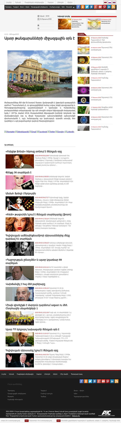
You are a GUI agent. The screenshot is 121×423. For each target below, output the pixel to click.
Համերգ (43, 396)
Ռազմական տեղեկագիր (34, 2)
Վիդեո (69, 2)
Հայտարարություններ (81, 396)
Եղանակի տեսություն (15, 399)
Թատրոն (69, 7)
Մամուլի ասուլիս (55, 7)
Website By (76, 416)
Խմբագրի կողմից (64, 16)
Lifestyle (60, 2)
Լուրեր (9, 2)
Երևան (18, 2)
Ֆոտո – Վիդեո (24, 7)
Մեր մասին (64, 374)
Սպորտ (51, 2)
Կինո (63, 7)
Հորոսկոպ (8, 7)
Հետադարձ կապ (76, 374)
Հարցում (15, 7)
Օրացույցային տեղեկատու (39, 7)
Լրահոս (81, 34)
